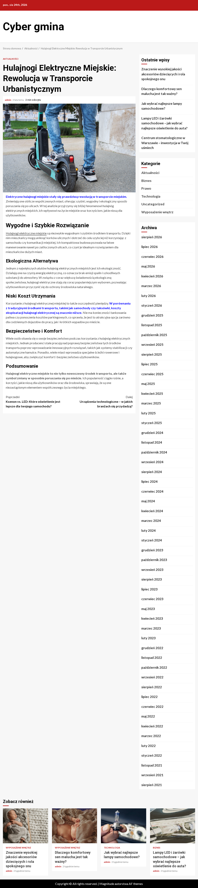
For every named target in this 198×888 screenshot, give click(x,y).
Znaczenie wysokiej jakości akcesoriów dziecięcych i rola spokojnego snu (163, 74)
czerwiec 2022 (152, 707)
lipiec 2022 (149, 697)
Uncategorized (152, 204)
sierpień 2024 (151, 472)
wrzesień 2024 (152, 462)
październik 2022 (154, 667)
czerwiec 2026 (152, 257)
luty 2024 (148, 530)
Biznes (146, 181)
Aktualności (10, 59)
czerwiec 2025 (152, 374)
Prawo (146, 188)
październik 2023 (154, 560)
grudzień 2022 (152, 648)
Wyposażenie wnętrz (157, 212)
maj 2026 (148, 266)
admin (8, 99)
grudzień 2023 (152, 550)
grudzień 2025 (152, 315)
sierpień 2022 (151, 687)
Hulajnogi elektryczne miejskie (26, 233)
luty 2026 (148, 296)
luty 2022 (148, 746)
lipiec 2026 (149, 247)
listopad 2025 (151, 325)
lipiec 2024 (149, 481)
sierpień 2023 (151, 579)
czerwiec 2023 (152, 599)
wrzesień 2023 (152, 570)
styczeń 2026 (151, 305)
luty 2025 (148, 413)
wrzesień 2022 (152, 677)
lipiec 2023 (149, 589)
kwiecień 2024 (152, 511)
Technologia (150, 196)
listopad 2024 (151, 442)
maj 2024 (148, 501)
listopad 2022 (151, 658)
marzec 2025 (151, 403)
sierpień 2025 (151, 354)
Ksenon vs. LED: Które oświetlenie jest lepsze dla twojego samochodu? (33, 401)
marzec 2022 (151, 736)
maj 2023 (148, 609)
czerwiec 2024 (152, 491)
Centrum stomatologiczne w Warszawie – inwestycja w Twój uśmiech (164, 143)
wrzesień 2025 (152, 344)
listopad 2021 (151, 765)
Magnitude (106, 883)
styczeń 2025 (151, 423)
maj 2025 (148, 384)
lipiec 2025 (149, 364)
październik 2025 (154, 335)
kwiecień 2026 (152, 276)
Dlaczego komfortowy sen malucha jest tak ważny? (161, 91)
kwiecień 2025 (152, 394)
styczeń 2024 (151, 540)
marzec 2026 (151, 286)
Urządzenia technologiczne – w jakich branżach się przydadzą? (106, 401)
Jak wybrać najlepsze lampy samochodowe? (161, 106)
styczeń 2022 (151, 755)
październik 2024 (154, 452)
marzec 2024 (151, 521)
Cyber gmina (33, 26)
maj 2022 (148, 716)
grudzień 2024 (152, 433)
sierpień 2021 (151, 785)
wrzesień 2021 (152, 775)
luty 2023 (148, 638)
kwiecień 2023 (152, 618)
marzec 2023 (151, 628)
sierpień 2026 (151, 237)
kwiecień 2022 (152, 726)
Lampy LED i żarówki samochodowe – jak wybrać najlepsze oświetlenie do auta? (164, 123)
